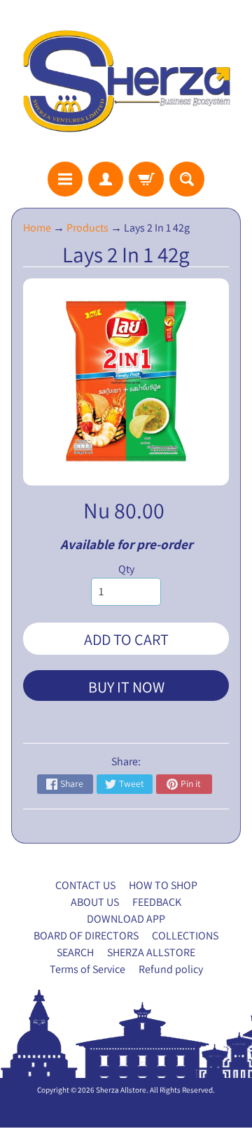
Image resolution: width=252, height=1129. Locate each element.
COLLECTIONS (185, 935)
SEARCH (75, 952)
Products (87, 227)
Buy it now (126, 687)
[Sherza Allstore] (126, 80)
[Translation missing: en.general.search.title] (186, 179)
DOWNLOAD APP (126, 918)
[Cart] (146, 179)
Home (37, 227)
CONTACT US (85, 885)
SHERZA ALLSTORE (151, 952)
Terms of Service (87, 969)
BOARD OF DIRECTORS (86, 935)
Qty (126, 569)
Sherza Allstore (121, 1090)
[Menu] (65, 179)
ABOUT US (95, 902)
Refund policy (171, 969)
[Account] (105, 179)
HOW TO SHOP (163, 885)
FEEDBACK (156, 902)
